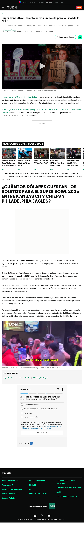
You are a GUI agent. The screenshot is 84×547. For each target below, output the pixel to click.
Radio (57, 2)
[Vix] (79, 7)
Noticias (32, 2)
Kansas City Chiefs (23, 378)
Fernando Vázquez (10, 30)
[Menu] (3, 7)
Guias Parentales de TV (38, 494)
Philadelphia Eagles (40, 378)
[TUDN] (12, 7)
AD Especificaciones (37, 481)
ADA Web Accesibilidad (10, 494)
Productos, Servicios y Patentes (69, 488)
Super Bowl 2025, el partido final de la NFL (21, 97)
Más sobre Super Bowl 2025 (23, 144)
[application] (42, 66)
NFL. (3, 169)
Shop (62, 2)
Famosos (41, 2)
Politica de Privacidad (10, 481)
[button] (42, 66)
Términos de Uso (8, 485)
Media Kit (32, 485)
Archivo (59, 492)
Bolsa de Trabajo (8, 498)
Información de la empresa (12, 489)
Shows (25, 2)
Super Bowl (6, 14)
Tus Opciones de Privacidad (67, 496)
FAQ (30, 489)
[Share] (80, 37)
